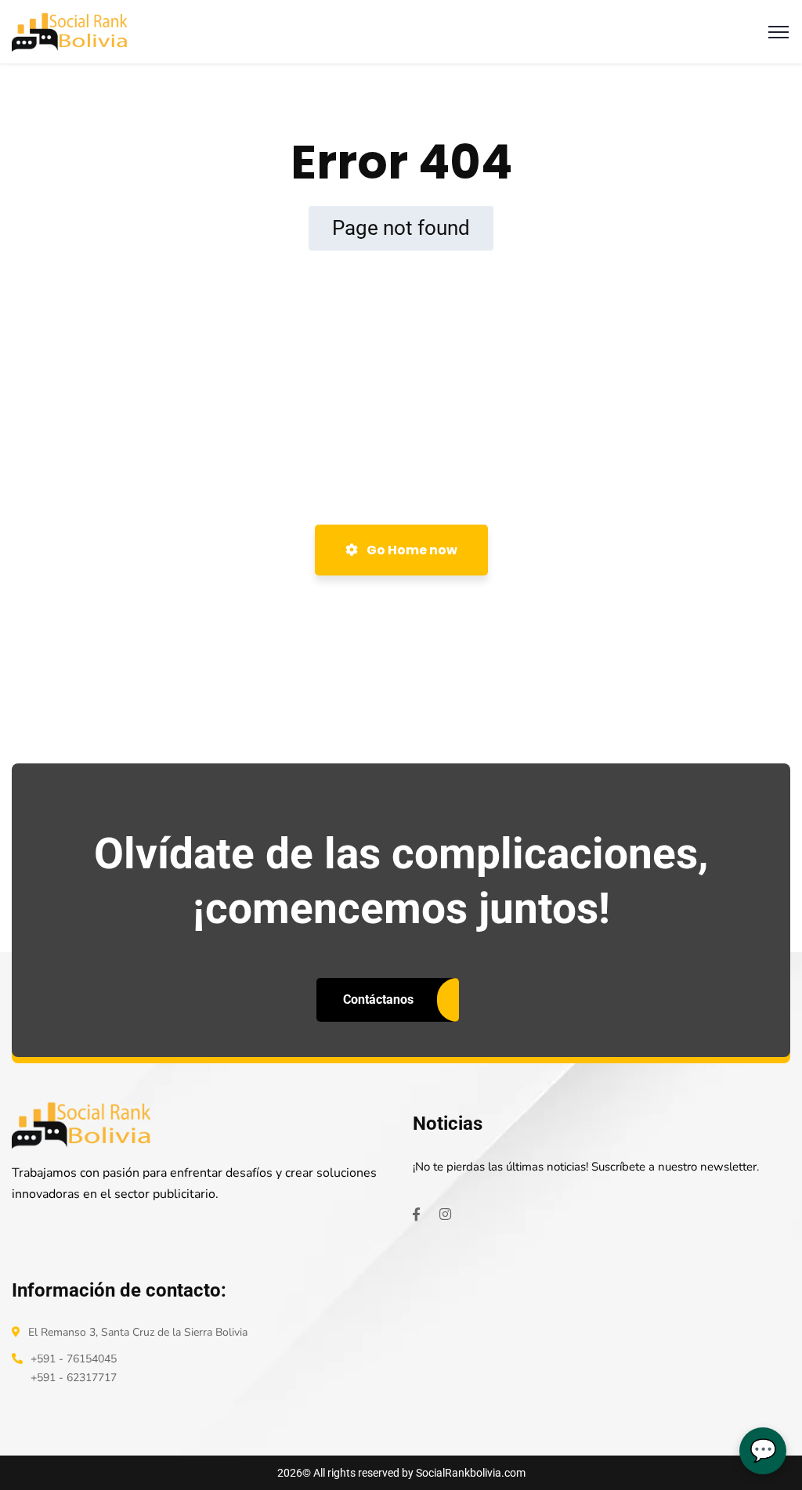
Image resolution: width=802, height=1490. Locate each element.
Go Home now (410, 550)
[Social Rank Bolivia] (70, 30)
